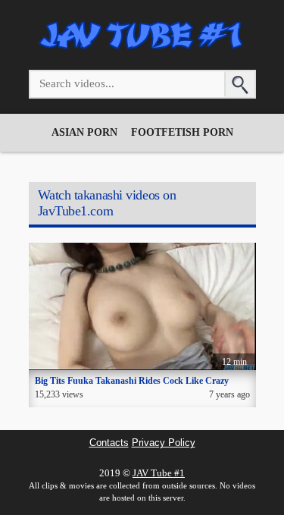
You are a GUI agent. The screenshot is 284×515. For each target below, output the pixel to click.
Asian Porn (84, 132)
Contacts (109, 443)
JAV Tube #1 (159, 473)
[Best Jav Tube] (142, 48)
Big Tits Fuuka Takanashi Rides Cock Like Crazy (132, 380)
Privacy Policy (163, 443)
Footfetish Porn (182, 132)
